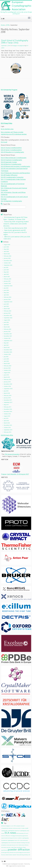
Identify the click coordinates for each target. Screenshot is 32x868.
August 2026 (7, 244)
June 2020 (6, 359)
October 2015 (7, 427)
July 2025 (6, 267)
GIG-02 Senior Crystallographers (11, 150)
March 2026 (7, 253)
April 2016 (6, 420)
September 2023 (8, 301)
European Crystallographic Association (14, 864)
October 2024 (7, 283)
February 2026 (7, 256)
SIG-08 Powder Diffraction (9, 175)
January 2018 (7, 398)
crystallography (11, 830)
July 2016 (6, 418)
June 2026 (6, 247)
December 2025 (8, 260)
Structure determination (7, 854)
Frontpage (14, 45)
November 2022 (8, 315)
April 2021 (6, 345)
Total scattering (20, 854)
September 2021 (8, 340)
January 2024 (7, 299)
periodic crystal (10, 847)
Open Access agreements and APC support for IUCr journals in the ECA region (15, 232)
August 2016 (7, 416)
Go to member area (7, 129)
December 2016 (8, 409)
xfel (29, 854)
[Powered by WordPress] (7, 865)
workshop (26, 854)
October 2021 (7, 338)
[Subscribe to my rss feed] (2, 19)
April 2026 (6, 251)
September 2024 (8, 285)
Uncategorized (21, 45)
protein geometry (5, 852)
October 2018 (7, 386)
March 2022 (7, 327)
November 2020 (8, 352)
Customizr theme (21, 866)
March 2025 (7, 276)
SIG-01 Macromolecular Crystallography (13, 158)
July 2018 (6, 391)
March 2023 (7, 308)
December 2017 (8, 400)
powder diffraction (19, 849)
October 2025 (7, 263)
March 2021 (7, 347)
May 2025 (6, 272)
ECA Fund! (4, 142)
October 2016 (7, 414)
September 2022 (8, 317)
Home (3, 25)
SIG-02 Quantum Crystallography (11, 160)
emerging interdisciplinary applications (19, 835)
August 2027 (25, 474)
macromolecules (12, 842)
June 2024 (6, 290)
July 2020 (6, 356)
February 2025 (7, 279)
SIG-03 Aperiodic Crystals (9, 162)
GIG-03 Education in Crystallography (12, 152)
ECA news (10, 832)
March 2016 (7, 423)
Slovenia (11, 852)
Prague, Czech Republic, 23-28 (11, 474)
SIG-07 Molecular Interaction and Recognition (15, 173)
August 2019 (7, 372)
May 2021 (6, 343)
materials (18, 842)
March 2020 (7, 363)
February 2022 (7, 329)
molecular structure (11, 845)
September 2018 (8, 388)
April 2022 (6, 324)
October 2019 (7, 370)
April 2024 (6, 295)
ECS (25, 833)
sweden (14, 854)
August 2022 (7, 320)
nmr (17, 845)
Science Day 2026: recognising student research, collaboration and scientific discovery (16, 224)
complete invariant (20, 826)
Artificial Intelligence (5, 826)
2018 (7, 25)
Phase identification (18, 847)
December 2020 (8, 350)
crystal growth (4, 830)
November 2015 (8, 425)
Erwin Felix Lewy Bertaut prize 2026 (15, 228)
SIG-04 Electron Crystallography (11, 164)
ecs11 (27, 833)
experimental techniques (7, 838)
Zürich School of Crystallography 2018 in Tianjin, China (14, 41)
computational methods (6, 828)
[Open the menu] (29, 18)
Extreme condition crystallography (21, 838)
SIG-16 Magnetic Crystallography (11, 201)
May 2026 (6, 249)
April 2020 (6, 361)
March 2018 (7, 393)
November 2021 (8, 336)
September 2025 (8, 265)
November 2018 (8, 384)
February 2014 (7, 432)
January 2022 (7, 331)
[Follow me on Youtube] (4, 19)
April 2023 (6, 306)
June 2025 (6, 269)
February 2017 (7, 407)
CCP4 (14, 826)
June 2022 (6, 322)
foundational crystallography (7, 840)
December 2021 (8, 333)
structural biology (18, 852)
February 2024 (7, 297)
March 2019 (7, 377)
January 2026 (7, 258)
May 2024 (6, 292)
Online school (21, 845)
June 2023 (6, 304)
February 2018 (7, 395)
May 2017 (6, 404)
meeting (23, 842)
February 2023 (7, 311)
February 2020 (7, 366)
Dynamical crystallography (20, 830)
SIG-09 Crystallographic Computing (12, 177)
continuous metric (17, 828)
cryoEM (26, 828)
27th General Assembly (11, 454)
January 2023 (7, 313)
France (15, 840)
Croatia (22, 828)
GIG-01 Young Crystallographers (11, 148)
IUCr (19, 840)
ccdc (12, 826)
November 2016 (8, 411)
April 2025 (6, 274)
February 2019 (7, 379)
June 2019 (6, 375)
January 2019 (7, 382)
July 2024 (6, 288)
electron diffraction (5, 835)
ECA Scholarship (20, 833)
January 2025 (7, 281)
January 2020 (7, 368)
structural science (26, 852)
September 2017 (8, 402)
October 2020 (7, 354)
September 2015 (8, 430)
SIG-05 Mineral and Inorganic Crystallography (15, 166)
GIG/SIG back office (7, 435)
